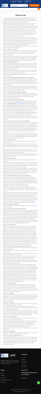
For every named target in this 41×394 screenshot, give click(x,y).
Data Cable (23, 357)
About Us (2, 373)
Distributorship (34, 5)
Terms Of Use (3, 377)
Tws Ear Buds (23, 366)
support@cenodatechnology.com (29, 372)
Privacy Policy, (34, 205)
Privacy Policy (3, 382)
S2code (25, 391)
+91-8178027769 (28, 1)
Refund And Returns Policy (6, 379)
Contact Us (3, 375)
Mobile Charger (24, 361)
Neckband (23, 359)
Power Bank (23, 364)
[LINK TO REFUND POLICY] (17, 103)
